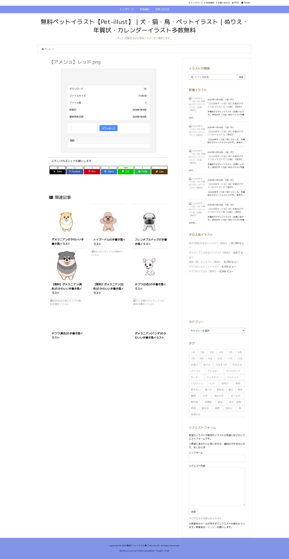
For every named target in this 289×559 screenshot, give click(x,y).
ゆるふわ (237, 364)
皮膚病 (208, 402)
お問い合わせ (224, 2)
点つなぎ (235, 395)
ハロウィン (197, 383)
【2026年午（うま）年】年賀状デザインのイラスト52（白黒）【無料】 (225, 105)
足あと (229, 408)
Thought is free (162, 550)
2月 (202, 352)
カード (194, 377)
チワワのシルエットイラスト (204, 266)
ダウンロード (108, 128)
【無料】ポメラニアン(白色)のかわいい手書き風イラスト (108, 288)
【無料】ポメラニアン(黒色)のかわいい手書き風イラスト (67, 288)
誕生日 (205, 408)
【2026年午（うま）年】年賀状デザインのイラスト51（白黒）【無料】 (225, 158)
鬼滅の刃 (195, 414)
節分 (220, 402)
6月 (240, 352)
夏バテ (208, 389)
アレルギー (213, 371)
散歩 (240, 389)
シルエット (233, 377)
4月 (221, 352)
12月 (240, 358)
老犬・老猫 (235, 402)
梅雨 (193, 395)
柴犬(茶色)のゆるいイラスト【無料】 (208, 243)
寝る (230, 389)
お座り (194, 364)
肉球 (193, 408)
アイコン (195, 371)
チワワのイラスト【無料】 (203, 271)
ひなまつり (221, 364)
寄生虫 (220, 389)
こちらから (211, 527)
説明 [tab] (72, 140)
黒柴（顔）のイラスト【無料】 (205, 262)
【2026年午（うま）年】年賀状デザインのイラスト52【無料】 (225, 133)
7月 (193, 358)
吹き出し (195, 389)
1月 (193, 352)
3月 (212, 352)
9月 (210, 358)
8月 (202, 358)
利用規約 (210, 2)
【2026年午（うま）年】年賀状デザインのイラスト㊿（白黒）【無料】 (225, 210)
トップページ (197, 2)
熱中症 (194, 402)
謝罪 (217, 408)
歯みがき (219, 395)
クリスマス (212, 377)
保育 (237, 383)
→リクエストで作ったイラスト (205, 518)
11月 (229, 358)
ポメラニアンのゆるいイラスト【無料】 (210, 252)
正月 (205, 395)
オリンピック (233, 371)
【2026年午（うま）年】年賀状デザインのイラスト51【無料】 (225, 186)
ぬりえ (206, 364)
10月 (219, 358)
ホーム (47, 48)
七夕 (212, 383)
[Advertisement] (217, 296)
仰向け (224, 383)
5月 (230, 352)
